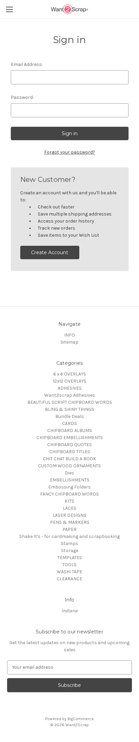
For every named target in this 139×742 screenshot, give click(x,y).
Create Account (49, 252)
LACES (69, 508)
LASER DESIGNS (69, 515)
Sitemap (69, 342)
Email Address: (27, 64)
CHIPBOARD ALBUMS (69, 430)
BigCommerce (80, 718)
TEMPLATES (69, 557)
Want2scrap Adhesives (69, 395)
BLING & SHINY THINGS (69, 409)
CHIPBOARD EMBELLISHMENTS (69, 437)
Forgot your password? (69, 152)
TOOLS (69, 565)
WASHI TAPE (69, 572)
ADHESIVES (70, 388)
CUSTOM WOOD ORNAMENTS (69, 466)
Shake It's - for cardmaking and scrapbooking (69, 536)
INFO (69, 335)
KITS (69, 501)
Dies (69, 473)
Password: (22, 97)
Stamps (69, 543)
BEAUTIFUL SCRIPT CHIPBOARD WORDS (69, 402)
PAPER (69, 529)
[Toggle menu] (9, 9)
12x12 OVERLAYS (69, 381)
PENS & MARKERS (69, 522)
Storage (69, 550)
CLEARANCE (69, 579)
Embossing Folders (69, 487)
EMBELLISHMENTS (69, 480)
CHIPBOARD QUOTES (69, 444)
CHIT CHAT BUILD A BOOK (69, 459)
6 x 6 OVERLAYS (69, 374)
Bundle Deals (69, 416)
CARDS (69, 423)
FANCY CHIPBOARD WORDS (69, 494)
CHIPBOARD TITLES (69, 452)
